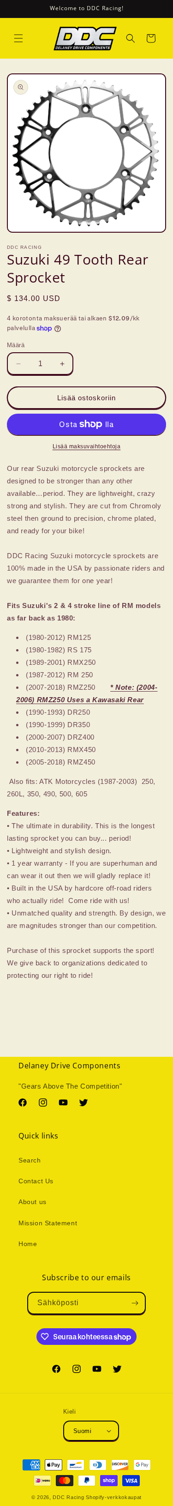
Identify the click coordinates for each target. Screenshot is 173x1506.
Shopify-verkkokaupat (114, 1497)
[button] (18, 38)
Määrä (15, 345)
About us (32, 1201)
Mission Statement (47, 1223)
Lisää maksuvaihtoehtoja (87, 446)
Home (27, 1243)
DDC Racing (68, 1497)
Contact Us (36, 1181)
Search (29, 1160)
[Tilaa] (135, 1303)
